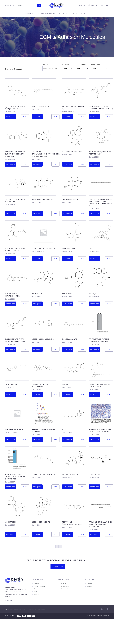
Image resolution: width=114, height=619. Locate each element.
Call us (9, 600)
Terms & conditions (42, 609)
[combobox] (27, 5)
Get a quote (10, 116)
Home (6, 20)
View (24, 116)
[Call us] (5, 600)
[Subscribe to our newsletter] (87, 616)
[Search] (39, 5)
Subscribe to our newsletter (99, 616)
